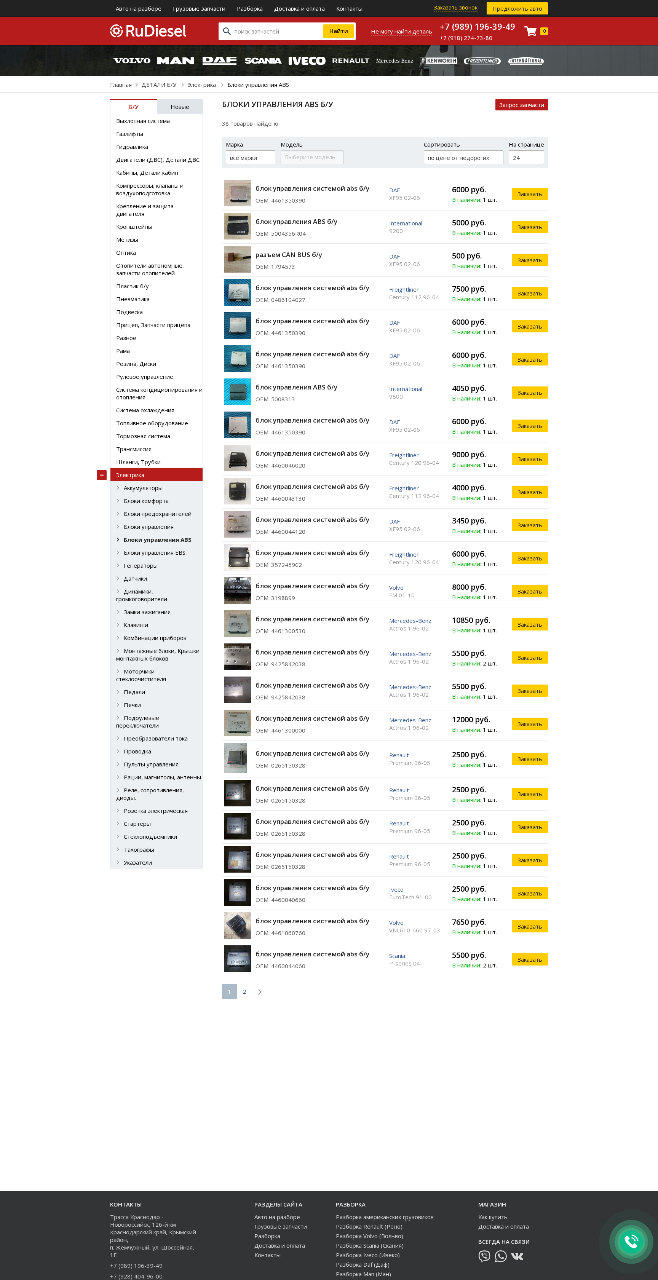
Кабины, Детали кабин (147, 172)
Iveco (396, 889)
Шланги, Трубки (138, 462)
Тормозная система (143, 436)
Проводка (137, 751)
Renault (399, 755)
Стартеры (137, 823)
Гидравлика (132, 146)
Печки (132, 705)
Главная (121, 84)
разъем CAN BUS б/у (289, 254)
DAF (394, 190)
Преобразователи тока (156, 738)
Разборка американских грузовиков (385, 1217)
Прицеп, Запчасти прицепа (153, 325)
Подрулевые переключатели (137, 721)
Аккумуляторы (143, 488)
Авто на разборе (138, 8)
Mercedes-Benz (410, 620)
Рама (123, 350)
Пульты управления (151, 764)
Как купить (493, 1217)
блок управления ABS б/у (296, 221)
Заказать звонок (456, 7)
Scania (397, 955)
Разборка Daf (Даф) (363, 1264)
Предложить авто (517, 8)
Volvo (396, 587)
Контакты (349, 8)
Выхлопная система (143, 120)
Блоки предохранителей (158, 513)
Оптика (126, 252)
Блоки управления (149, 526)
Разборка (250, 8)
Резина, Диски (136, 363)
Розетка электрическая (156, 810)
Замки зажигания (147, 612)
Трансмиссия (134, 449)
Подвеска (129, 312)
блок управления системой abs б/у (312, 188)
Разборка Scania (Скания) (370, 1245)
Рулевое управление (144, 376)
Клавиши (136, 625)
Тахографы (139, 849)
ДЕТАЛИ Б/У (160, 84)
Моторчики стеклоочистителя (141, 675)
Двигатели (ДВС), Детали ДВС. (158, 159)
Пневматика (133, 299)
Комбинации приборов (155, 638)
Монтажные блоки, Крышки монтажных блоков (158, 654)
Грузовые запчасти (199, 8)
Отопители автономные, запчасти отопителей (150, 269)
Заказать (529, 194)
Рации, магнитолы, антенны (162, 777)
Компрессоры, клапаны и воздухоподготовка (150, 189)
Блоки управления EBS (154, 552)
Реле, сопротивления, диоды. (150, 793)
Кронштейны (134, 226)
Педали (134, 692)
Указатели (138, 862)
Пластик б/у (132, 286)
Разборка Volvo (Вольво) (369, 1236)
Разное (126, 338)
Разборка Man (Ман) (363, 1274)
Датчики (135, 578)
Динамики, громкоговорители (141, 595)
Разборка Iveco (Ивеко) (368, 1255)
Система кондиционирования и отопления (159, 393)
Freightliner (404, 289)
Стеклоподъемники (150, 836)
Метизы (127, 239)
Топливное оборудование (152, 423)
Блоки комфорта (146, 500)
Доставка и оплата (299, 8)
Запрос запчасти (521, 105)
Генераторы (141, 565)
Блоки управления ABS (158, 539)
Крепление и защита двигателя (145, 209)
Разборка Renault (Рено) (369, 1226)
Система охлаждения (145, 410)
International (405, 223)
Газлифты (129, 133)
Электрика (202, 84)
